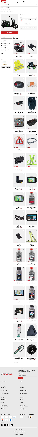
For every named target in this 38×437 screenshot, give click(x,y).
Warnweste (18, 74)
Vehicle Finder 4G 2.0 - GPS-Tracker (19, 320)
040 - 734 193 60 (7, 374)
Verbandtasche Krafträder (31, 93)
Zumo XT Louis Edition (32, 226)
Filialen (2, 400)
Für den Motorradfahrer (23, 393)
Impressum (21, 399)
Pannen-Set (31, 74)
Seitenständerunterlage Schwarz (31, 112)
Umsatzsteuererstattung (4, 406)
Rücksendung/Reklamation (5, 393)
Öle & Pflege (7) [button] (3, 40)
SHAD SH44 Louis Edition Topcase (18, 93)
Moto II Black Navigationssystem (31, 358)
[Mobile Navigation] (2, 4)
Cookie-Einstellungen (23, 409)
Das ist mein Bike (9, 32)
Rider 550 (19, 207)
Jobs (1, 403)
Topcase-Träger (19, 226)
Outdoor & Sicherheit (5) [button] (4, 45)
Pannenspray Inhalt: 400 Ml (19, 339)
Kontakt (2, 383)
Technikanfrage (3, 386)
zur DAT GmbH (33, 24)
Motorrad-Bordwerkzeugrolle (19, 112)
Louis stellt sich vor (3, 399)
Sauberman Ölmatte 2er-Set (19, 131)
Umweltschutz (22, 408)
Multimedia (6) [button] (3, 47)
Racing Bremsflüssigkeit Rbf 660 (31, 207)
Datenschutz (21, 402)
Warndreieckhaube (18, 150)
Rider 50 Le (31, 188)
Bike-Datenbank (3, 387)
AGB (20, 400)
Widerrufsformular (22, 405)
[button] (36, 4)
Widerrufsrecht (22, 403)
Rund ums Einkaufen (4, 405)
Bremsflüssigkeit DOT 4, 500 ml (32, 320)
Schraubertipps (22, 387)
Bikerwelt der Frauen (23, 383)
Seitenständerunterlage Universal (31, 339)
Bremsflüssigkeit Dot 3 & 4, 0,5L (31, 264)
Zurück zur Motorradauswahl (5, 9)
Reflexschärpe (32, 245)
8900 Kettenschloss (31, 150)
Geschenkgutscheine (4, 390)
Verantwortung (3, 408)
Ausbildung (2, 402)
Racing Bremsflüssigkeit (19, 264)
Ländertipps (21, 386)
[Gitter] (24, 37)
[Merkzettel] (30, 1)
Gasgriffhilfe (19, 245)
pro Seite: (14, 362)
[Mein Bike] (24, 1)
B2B (1, 384)
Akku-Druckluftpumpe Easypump (19, 358)
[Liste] (26, 38)
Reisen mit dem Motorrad (23, 390)
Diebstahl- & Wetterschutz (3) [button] (5, 43)
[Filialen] (17, 1)
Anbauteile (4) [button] (3, 50)
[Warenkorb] (36, 1)
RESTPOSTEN (5, 64)
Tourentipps (21, 384)
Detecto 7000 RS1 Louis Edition (32, 131)
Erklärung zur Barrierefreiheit (24, 406)
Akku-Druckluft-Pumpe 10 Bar (19, 188)
